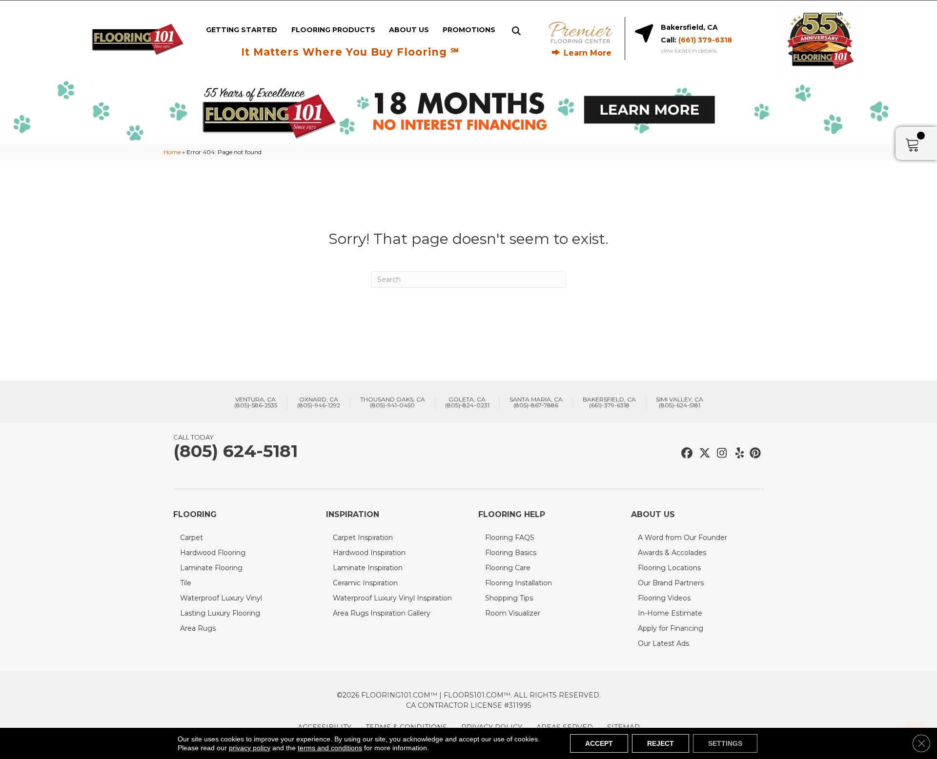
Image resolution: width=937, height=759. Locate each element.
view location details (688, 50)
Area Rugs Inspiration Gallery (381, 613)
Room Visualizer (512, 613)
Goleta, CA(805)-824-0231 (467, 402)
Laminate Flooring (211, 567)
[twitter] (702, 453)
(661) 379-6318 (705, 40)
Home (172, 152)
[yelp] (737, 453)
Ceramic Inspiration (365, 583)
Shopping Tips (509, 598)
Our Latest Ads (663, 643)
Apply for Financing (670, 628)
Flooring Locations (669, 567)
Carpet (191, 537)
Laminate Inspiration (368, 567)
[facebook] (685, 453)
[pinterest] (754, 453)
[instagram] (720, 453)
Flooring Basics (510, 552)
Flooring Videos (664, 598)
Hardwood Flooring (212, 552)
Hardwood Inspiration (369, 552)
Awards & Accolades (672, 552)
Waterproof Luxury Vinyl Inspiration (392, 598)
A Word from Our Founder (682, 537)
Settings (725, 743)
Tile (185, 583)
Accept (599, 743)
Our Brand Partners (671, 583)
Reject (660, 743)
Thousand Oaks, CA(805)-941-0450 (392, 402)
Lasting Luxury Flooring (220, 613)
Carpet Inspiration (363, 537)
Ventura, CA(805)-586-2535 (255, 402)
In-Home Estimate (670, 613)
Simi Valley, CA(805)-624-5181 (679, 402)
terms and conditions (330, 748)
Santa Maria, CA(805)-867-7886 (536, 402)
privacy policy (249, 748)
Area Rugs (198, 628)
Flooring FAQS (509, 537)
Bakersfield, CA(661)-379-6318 (609, 402)
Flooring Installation (518, 583)
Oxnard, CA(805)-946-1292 (318, 402)
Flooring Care (507, 567)
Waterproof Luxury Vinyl (221, 598)
